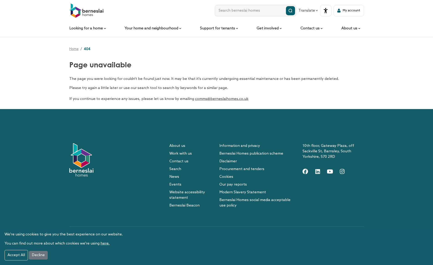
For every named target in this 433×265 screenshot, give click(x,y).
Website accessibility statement (187, 195)
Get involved (268, 28)
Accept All (16, 255)
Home (74, 49)
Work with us (180, 153)
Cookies (226, 177)
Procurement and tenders (241, 169)
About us (349, 28)
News (174, 177)
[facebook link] (305, 171)
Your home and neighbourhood (151, 28)
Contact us (310, 28)
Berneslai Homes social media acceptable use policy (254, 203)
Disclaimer (228, 161)
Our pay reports (233, 184)
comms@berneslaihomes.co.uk (221, 99)
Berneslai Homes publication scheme (251, 153)
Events (175, 184)
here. (105, 243)
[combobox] (255, 10)
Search (175, 169)
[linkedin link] (318, 171)
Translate (306, 10)
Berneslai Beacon (184, 205)
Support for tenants (217, 28)
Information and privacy (239, 146)
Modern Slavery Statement (242, 192)
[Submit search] (290, 10)
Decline (38, 255)
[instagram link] (342, 171)
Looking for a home (86, 28)
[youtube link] (330, 171)
